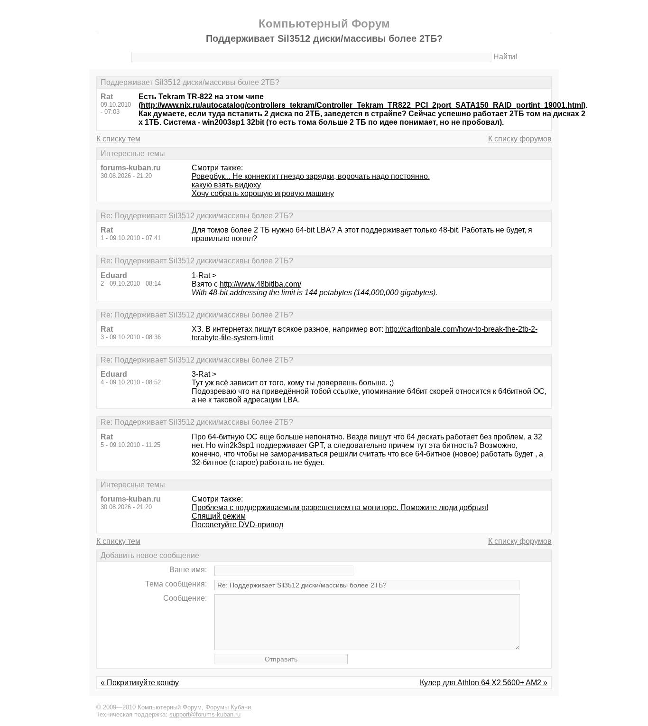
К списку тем (118, 139)
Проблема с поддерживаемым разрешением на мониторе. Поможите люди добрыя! (340, 507)
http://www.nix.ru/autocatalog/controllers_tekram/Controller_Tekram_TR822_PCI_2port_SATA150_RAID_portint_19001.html (362, 105)
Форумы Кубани (228, 707)
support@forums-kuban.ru (205, 714)
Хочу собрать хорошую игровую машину (263, 193)
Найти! (505, 57)
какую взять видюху (226, 185)
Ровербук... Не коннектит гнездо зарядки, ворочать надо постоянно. (311, 176)
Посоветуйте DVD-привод (237, 525)
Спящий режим (219, 516)
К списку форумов (520, 139)
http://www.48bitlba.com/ (260, 284)
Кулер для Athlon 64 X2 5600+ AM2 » (483, 683)
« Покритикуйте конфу (140, 683)
